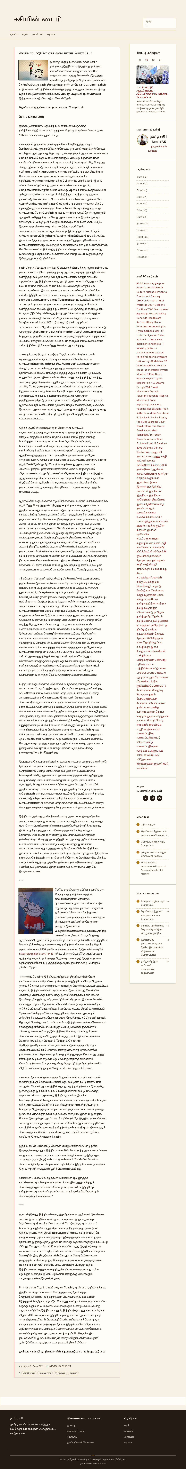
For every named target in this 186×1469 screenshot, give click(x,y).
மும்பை (141, 714)
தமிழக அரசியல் (147, 593)
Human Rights (157, 320)
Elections (159, 298)
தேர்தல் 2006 (144, 631)
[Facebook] (145, 792)
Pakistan (141, 389)
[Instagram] (152, 792)
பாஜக (150, 670)
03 (153, 60)
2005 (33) (143, 244)
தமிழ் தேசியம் (153, 610)
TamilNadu (142, 428)
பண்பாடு (161, 653)
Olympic (154, 385)
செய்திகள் (143, 584)
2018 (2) (143, 170)
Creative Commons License (94, 1464)
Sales (148, 402)
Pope (153, 393)
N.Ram (150, 368)
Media (152, 359)
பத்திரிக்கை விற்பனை (151, 662)
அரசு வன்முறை (146, 467)
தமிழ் (140, 610)
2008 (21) (143, 224)
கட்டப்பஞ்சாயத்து (147, 532)
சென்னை (157, 584)
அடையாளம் (45, 1373)
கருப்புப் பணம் (145, 536)
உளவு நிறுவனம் (147, 515)
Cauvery (155, 290)
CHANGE (141, 294)
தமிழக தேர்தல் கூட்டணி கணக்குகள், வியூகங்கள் (149, 961)
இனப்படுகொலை (148, 497)
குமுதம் (151, 554)
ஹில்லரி (142, 761)
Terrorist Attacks (146, 432)
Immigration (150, 329)
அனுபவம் (152, 471)
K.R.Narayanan (145, 346)
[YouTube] (159, 792)
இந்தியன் (60, 1373)
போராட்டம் (143, 696)
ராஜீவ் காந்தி (152, 722)
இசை (153, 476)
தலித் (154, 619)
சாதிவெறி (143, 562)
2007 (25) (143, 230)
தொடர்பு (72, 1437)
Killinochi (150, 350)
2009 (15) (143, 217)
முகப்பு (14, 34)
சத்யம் (161, 554)
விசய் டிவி (153, 748)
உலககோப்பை (146, 506)
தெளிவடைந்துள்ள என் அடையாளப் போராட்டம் (55, 53)
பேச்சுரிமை (143, 683)
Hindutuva (142, 320)
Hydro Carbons (145, 324)
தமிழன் (73, 1373)
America (141, 281)
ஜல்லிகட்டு (161, 757)
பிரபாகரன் (161, 670)
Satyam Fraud (160, 402)
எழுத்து (150, 519)
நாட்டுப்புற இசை (147, 640)
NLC (153, 376)
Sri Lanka (141, 411)
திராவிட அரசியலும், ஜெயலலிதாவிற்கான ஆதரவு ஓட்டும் (152, 923)
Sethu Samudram (146, 406)
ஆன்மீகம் (142, 476)
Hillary (149, 316)
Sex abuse (163, 406)
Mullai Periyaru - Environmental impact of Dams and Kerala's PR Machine (153, 862)
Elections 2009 (144, 303)
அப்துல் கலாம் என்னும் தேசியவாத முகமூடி (152, 89)
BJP (157, 285)
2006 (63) (143, 237)
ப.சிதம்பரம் (143, 649)
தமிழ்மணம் (144, 614)
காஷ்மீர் (159, 541)
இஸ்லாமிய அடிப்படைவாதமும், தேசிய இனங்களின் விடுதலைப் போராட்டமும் (152, 941)
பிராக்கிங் (142, 675)
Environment (161, 303)
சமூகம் (50, 34)
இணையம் (143, 480)
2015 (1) (143, 190)
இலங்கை (158, 493)
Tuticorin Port (144, 437)
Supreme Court (156, 415)
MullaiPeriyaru (159, 363)
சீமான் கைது (159, 562)
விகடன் (141, 748)
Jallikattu (152, 341)
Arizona (150, 285)
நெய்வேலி (158, 645)
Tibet (160, 432)
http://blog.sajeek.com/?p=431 (37, 953)
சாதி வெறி (150, 558)
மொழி (151, 714)
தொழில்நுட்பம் (152, 636)
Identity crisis (29, 1373)
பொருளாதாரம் (146, 688)
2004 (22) (143, 251)
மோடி (159, 714)
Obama (160, 376)
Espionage (142, 307)
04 (160, 60)
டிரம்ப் (160, 588)
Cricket (151, 294)
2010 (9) (143, 210)
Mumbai (141, 368)
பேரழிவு (157, 683)
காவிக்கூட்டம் (145, 541)
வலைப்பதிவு (145, 727)
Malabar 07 (160, 354)
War (148, 445)
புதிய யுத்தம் (148, 818)
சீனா (139, 567)
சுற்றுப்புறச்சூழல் (147, 575)
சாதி (139, 558)
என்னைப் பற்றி (76, 1431)
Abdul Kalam (143, 277)
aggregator (158, 277)
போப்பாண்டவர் (146, 692)
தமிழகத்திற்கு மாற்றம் (151, 597)
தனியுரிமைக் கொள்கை (81, 1442)
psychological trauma (148, 398)
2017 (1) (143, 177)
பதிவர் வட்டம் (145, 658)
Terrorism (155, 428)
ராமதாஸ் (142, 718)
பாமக (150, 666)
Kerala (140, 350)
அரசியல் (37, 34)
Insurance (156, 333)
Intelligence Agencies (148, 337)
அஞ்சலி (156, 445)
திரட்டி (140, 623)
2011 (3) (143, 204)
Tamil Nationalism (146, 424)
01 (139, 60)
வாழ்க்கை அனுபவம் (149, 744)
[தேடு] (147, 25)
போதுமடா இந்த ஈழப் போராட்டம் (153, 837)
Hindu (157, 316)
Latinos (140, 354)
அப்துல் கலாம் (145, 454)
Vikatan (140, 445)
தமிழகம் (142, 601)
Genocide (141, 311)
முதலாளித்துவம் (158, 709)
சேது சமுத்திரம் (146, 588)
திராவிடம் (151, 623)
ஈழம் (25, 34)
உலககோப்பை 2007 (149, 510)
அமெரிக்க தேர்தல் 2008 (151, 458)
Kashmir (159, 346)
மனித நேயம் (155, 705)
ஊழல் (140, 519)
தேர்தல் (159, 627)
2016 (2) (143, 184)
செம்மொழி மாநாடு (148, 580)
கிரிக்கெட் (142, 545)
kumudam (161, 350)
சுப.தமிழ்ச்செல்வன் (149, 571)
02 (146, 60)
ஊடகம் (163, 515)
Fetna (152, 307)
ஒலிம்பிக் (142, 528)
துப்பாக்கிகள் (145, 627)
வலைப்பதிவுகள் (147, 740)
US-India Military (152, 441)
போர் (153, 696)
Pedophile (152, 389)
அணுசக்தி (160, 450)
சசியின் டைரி (38, 19)
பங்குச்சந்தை (145, 653)
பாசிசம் (141, 666)
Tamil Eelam (143, 419)
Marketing (142, 359)
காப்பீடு (161, 536)
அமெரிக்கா (143, 463)
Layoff (149, 354)
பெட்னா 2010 (157, 679)
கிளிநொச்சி (158, 545)
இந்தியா (142, 489)
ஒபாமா (151, 523)
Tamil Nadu (157, 419)
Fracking (161, 307)
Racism (140, 402)
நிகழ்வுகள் (143, 645)
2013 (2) (143, 197)
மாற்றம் (141, 709)
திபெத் (163, 619)
